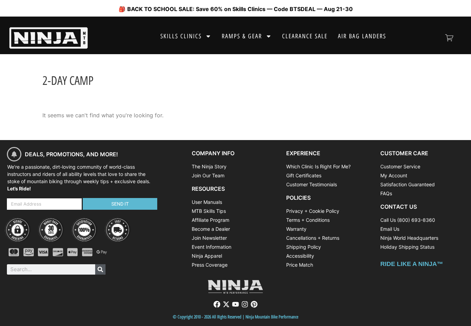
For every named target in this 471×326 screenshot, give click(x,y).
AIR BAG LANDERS (362, 36)
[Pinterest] (254, 304)
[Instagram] (244, 304)
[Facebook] (216, 304)
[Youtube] (235, 304)
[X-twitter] (226, 304)
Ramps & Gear (242, 36)
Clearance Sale (305, 36)
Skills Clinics (181, 36)
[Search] (100, 269)
